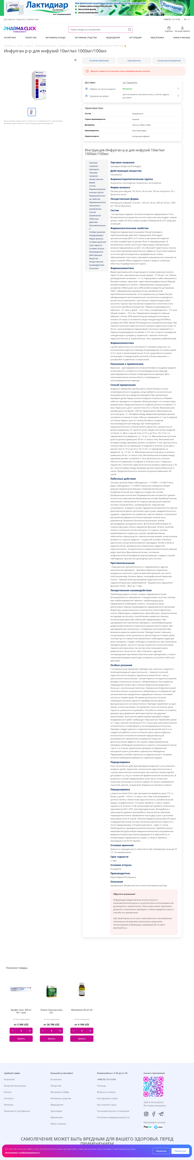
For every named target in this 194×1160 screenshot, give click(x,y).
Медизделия (57, 1104)
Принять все (180, 1151)
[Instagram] (146, 1114)
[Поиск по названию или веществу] (129, 29)
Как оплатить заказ (107, 1104)
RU (185, 19)
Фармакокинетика (97, 202)
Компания (9, 1079)
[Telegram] (161, 1114)
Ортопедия (56, 1111)
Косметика (56, 1079)
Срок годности (95, 245)
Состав (92, 186)
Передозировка (96, 235)
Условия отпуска (96, 248)
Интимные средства (61, 1098)
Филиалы (8, 1104)
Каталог (8, 1092)
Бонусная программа (15, 1085)
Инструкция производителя (169, 60)
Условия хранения (97, 242)
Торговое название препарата (94, 166)
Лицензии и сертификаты (17, 1111)
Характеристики (134, 60)
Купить (21, 1038)
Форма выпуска (96, 238)
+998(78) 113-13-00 (171, 19)
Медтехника (57, 1117)
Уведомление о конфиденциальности (22, 1152)
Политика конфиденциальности (113, 1117)
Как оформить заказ (107, 1098)
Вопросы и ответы (106, 1092)
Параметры (161, 1151)
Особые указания (97, 232)
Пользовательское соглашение (113, 1111)
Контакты (9, 1098)
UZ (189, 19)
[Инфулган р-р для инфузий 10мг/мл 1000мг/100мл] (41, 85)
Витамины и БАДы (60, 1092)
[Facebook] (153, 1114)
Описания (93, 268)
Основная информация (99, 60)
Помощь (101, 1085)
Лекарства (56, 1085)
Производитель (96, 252)
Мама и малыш (58, 1123)
